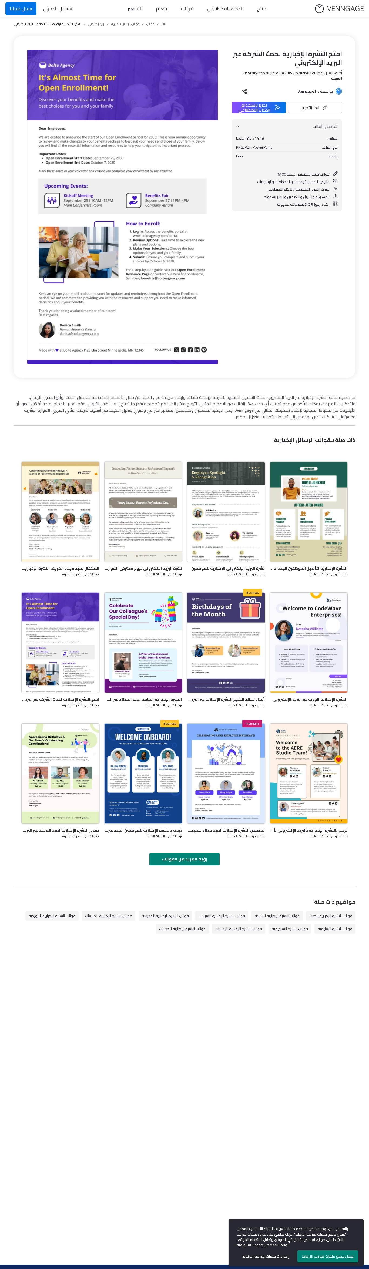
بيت (164, 24)
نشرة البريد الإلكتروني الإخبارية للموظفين (227, 568)
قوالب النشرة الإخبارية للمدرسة (165, 915)
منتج (261, 8)
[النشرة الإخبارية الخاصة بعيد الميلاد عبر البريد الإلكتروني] (143, 643)
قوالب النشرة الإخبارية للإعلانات (238, 928)
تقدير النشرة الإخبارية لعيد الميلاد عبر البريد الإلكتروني (60, 830)
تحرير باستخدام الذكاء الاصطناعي (254, 107)
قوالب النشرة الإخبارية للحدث (330, 915)
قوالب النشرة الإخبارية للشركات (222, 915)
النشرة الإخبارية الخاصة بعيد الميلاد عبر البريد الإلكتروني (143, 699)
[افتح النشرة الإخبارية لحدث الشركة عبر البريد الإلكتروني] (60, 643)
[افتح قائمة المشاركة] (244, 91)
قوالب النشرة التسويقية (290, 928)
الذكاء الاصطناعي (225, 8)
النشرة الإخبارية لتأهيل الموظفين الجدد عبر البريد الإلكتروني (309, 568)
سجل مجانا (21, 8)
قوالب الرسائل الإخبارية (125, 24)
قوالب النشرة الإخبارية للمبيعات (108, 915)
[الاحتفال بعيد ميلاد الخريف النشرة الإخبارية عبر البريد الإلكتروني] (60, 512)
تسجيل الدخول (57, 8)
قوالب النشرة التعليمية (335, 928)
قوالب (187, 8)
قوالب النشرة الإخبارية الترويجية (52, 915)
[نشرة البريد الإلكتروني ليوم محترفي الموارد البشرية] (143, 512)
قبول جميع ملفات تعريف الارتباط (328, 1256)
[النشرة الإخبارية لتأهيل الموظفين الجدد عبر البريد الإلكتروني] (309, 512)
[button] (315, 107)
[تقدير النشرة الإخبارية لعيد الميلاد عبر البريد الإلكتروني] (60, 774)
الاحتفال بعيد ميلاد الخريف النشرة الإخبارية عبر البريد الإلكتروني (60, 568)
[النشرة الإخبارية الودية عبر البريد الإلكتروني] (309, 643)
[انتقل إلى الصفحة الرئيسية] (339, 8)
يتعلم (161, 8)
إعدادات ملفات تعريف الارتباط (266, 1256)
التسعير (135, 8)
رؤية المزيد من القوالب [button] (184, 859)
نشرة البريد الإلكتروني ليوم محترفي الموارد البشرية (143, 568)
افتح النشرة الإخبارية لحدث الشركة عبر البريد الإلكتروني (60, 699)
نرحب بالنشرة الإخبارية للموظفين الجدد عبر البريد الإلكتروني (143, 830)
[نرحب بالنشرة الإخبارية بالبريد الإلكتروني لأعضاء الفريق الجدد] (309, 774)
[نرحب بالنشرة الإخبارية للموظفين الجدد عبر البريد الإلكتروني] (143, 774)
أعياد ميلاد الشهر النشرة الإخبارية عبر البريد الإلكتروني (226, 699)
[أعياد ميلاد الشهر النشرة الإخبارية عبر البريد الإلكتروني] (226, 643)
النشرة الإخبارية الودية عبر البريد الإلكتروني (310, 699)
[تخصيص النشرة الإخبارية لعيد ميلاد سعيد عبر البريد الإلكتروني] (226, 774)
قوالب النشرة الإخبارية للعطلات (182, 928)
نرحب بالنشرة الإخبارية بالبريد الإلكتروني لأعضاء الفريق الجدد (309, 830)
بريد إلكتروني (96, 24)
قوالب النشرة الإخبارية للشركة (277, 915)
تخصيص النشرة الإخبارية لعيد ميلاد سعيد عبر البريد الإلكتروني (226, 830)
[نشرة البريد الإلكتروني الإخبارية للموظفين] (226, 512)
